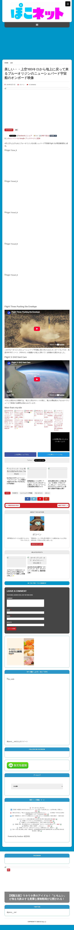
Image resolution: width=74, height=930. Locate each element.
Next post (62, 505)
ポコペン (22, 84)
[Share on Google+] (46, 499)
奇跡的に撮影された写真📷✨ (28, 421)
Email (9, 616)
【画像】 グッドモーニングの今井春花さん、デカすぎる (35, 821)
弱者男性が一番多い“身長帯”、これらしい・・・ (35, 826)
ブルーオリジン (39, 493)
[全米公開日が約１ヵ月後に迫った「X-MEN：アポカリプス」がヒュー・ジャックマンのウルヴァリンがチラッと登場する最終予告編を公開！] (57, 477)
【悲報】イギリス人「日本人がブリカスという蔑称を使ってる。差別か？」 (36, 827)
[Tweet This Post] (34, 499)
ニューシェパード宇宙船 (26, 493)
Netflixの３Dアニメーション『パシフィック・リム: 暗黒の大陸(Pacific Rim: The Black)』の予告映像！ (16, 480)
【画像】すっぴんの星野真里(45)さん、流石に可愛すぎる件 (35, 822)
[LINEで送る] (44, 136)
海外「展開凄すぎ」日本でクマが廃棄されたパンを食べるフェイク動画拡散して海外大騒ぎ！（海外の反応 (38, 816)
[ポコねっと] (37, 11)
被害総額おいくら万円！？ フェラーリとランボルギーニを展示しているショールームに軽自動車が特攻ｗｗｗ (36, 483)
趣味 (16, 130)
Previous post (13, 505)
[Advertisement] (37, 42)
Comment (10, 598)
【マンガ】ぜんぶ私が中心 (37, 808)
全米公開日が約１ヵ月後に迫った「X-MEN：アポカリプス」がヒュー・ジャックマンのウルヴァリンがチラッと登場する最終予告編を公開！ (57, 484)
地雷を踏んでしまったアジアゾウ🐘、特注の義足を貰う (38, 423)
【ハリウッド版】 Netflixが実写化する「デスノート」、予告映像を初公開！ (48, 423)
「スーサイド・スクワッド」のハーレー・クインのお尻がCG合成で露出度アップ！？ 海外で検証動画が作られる (58, 425)
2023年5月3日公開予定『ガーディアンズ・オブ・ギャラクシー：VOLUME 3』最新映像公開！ (9, 424)
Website (9, 622)
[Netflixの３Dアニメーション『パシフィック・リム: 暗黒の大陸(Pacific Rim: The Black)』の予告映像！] (16, 474)
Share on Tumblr (53, 136)
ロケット (47, 493)
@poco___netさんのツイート (17, 741)
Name (8, 610)
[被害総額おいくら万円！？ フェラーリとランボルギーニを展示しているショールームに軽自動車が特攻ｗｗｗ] (37, 477)
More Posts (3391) (37, 544)
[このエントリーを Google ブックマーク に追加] (22, 138)
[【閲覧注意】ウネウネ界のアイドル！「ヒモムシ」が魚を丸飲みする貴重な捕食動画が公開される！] (37, 884)
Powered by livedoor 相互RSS (19, 836)
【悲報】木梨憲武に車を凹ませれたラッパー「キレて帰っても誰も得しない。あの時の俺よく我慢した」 (38, 809)
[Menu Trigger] (67, 3)
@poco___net (11, 912)
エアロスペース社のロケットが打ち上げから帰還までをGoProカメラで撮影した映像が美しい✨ (18, 424)
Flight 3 (15, 493)
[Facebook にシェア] (24, 136)
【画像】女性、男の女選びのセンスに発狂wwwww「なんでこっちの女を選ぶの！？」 (35, 824)
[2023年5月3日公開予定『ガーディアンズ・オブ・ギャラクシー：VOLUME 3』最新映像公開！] (37, 563)
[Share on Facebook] (28, 499)
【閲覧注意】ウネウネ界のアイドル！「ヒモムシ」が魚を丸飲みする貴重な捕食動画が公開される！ (37, 897)
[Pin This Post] (40, 499)
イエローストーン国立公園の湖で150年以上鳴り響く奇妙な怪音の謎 (35, 819)
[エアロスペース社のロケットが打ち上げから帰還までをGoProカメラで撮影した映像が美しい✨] (16, 566)
